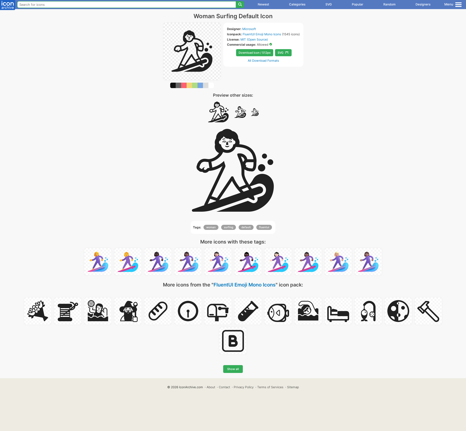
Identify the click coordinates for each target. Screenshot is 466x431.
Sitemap (293, 387)
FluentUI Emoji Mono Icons (262, 34)
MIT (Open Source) (254, 39)
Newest (263, 4)
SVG (328, 4)
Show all (233, 369)
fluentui (264, 227)
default (246, 227)
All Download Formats (263, 60)
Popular (357, 4)
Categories (297, 4)
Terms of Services (270, 387)
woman (211, 227)
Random (389, 4)
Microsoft (249, 29)
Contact (224, 387)
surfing (228, 227)
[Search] (240, 4)
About (211, 387)
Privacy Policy (244, 387)
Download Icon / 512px (255, 52)
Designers (423, 4)
